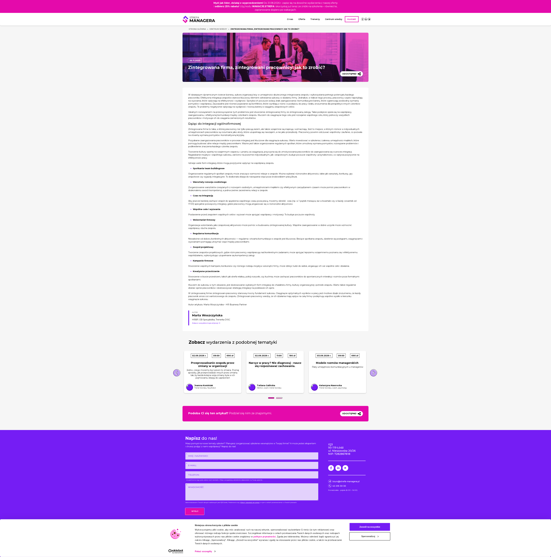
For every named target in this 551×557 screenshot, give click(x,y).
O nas (290, 19)
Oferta (301, 19)
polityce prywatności (264, 536)
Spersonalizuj (368, 536)
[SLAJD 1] (271, 397)
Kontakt (351, 19)
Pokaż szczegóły (203, 551)
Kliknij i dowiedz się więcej (250, 502)
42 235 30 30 (339, 486)
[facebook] (362, 19)
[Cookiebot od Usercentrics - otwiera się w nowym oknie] (175, 551)
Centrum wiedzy (333, 19)
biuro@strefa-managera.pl (346, 481)
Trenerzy (315, 19)
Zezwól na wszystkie (369, 527)
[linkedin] (366, 19)
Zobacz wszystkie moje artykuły (205, 323)
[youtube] (369, 19)
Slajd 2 (279, 397)
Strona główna (197, 29)
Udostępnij (349, 74)
